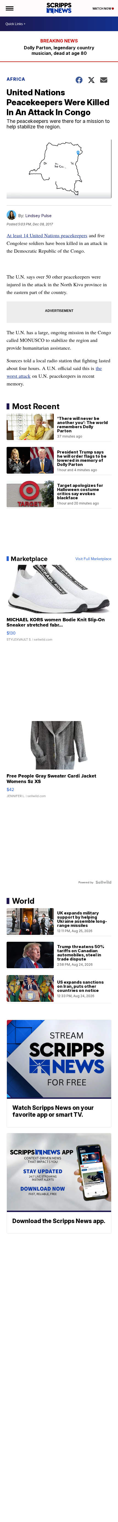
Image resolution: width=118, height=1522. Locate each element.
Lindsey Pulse (38, 215)
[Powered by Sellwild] (103, 882)
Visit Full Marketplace (93, 559)
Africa (16, 79)
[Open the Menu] (9, 8)
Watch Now (102, 8)
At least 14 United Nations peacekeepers (47, 235)
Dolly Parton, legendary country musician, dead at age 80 (59, 50)
